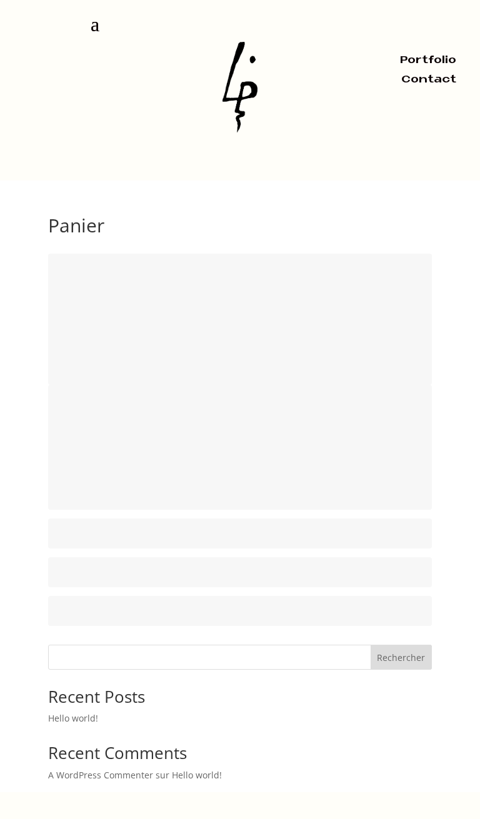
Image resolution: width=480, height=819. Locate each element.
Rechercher (401, 657)
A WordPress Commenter (100, 775)
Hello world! (73, 718)
